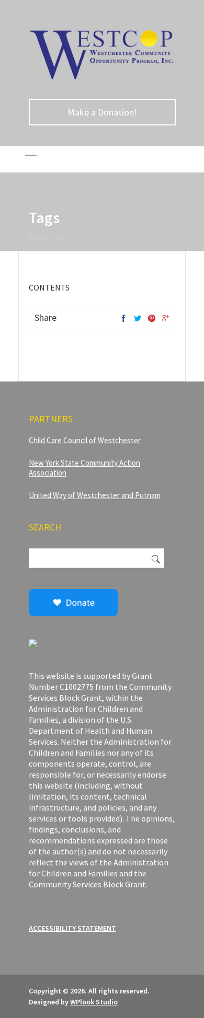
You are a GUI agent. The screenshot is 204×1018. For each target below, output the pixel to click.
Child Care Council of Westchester (85, 440)
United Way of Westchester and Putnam (95, 495)
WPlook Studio (94, 1002)
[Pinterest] (151, 318)
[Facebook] (123, 318)
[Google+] (165, 318)
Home (37, 236)
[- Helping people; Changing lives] (102, 83)
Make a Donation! (102, 112)
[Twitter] (137, 318)
